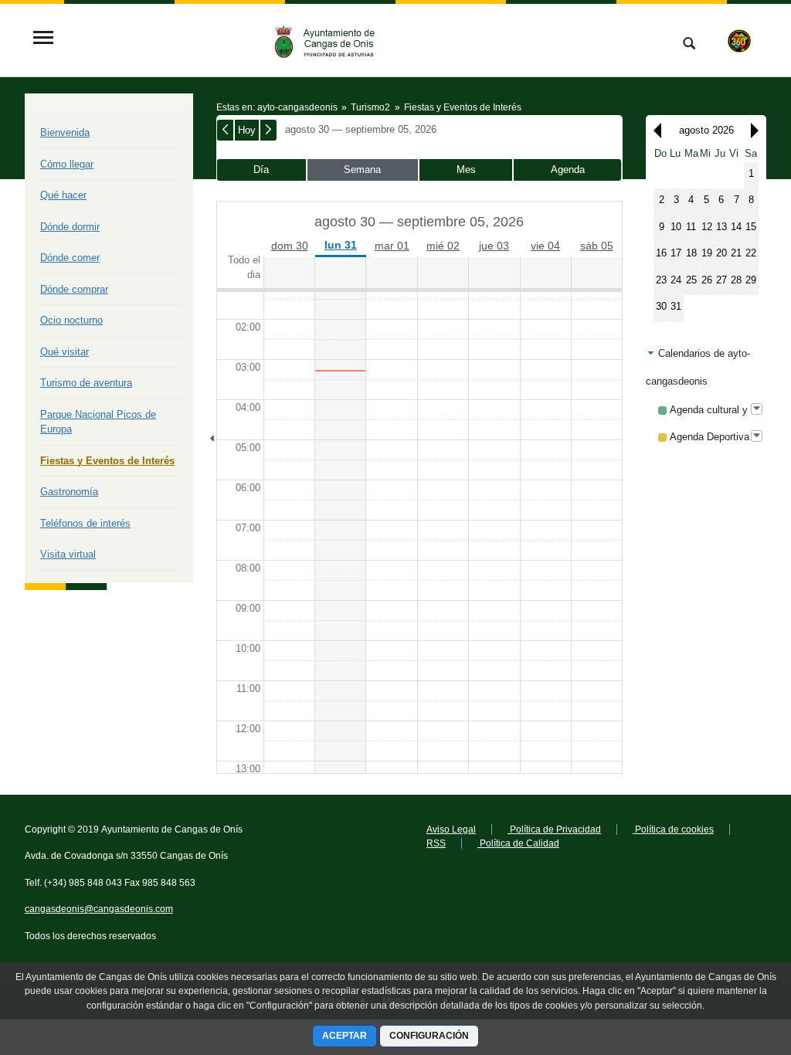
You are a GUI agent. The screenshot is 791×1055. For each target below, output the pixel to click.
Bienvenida (65, 132)
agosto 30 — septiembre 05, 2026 (360, 129)
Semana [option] (362, 169)
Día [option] (261, 169)
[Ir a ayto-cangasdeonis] (331, 39)
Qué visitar (64, 352)
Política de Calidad (518, 843)
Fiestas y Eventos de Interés (107, 460)
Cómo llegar (66, 164)
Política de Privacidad (554, 829)
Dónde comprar (74, 289)
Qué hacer (63, 195)
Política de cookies (673, 829)
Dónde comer (70, 257)
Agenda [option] (568, 169)
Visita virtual (68, 554)
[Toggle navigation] (43, 39)
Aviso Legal (451, 829)
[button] (653, 130)
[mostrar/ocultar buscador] (689, 45)
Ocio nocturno (71, 320)
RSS (436, 843)
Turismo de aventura (86, 382)
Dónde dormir (70, 226)
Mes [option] (466, 169)
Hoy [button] (247, 130)
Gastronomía (69, 491)
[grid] (706, 233)
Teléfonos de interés (85, 523)
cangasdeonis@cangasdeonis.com (99, 909)
